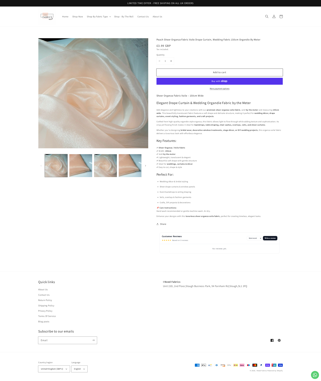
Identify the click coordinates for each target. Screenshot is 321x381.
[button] (98, 16)
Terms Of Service (47, 316)
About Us (43, 289)
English (77, 368)
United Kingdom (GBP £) (52, 368)
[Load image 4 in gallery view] (130, 165)
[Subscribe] (93, 340)
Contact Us (44, 294)
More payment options (219, 88)
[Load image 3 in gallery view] (105, 165)
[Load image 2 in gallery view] (80, 165)
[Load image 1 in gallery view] (56, 165)
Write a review (270, 238)
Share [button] (163, 223)
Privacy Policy (45, 310)
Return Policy (45, 300)
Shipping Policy (46, 305)
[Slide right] (145, 165)
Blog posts (43, 321)
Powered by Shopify (275, 371)
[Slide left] (41, 165)
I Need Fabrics (261, 371)
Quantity (160, 54)
